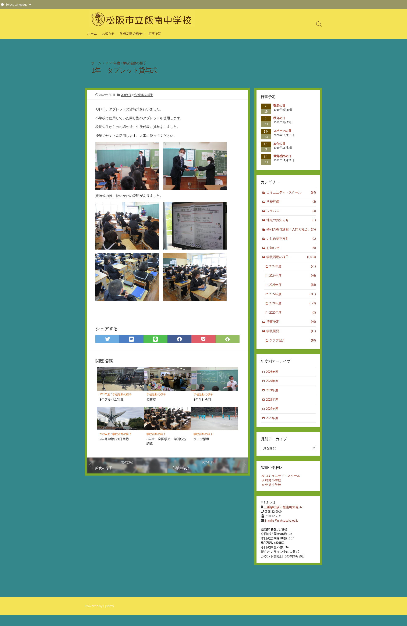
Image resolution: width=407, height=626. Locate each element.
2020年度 (292, 312)
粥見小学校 (273, 485)
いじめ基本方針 (291, 238)
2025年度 (292, 266)
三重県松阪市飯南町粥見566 (283, 507)
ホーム (92, 33)
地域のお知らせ (291, 220)
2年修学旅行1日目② (114, 439)
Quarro (108, 606)
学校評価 (291, 201)
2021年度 (292, 303)
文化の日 (279, 143)
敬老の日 (279, 105)
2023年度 (113, 63)
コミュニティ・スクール (291, 192)
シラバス (291, 211)
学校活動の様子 (131, 33)
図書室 (151, 399)
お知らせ (108, 33)
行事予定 (155, 33)
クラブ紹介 (292, 340)
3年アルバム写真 (111, 399)
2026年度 (272, 372)
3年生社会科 (202, 399)
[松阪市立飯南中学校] (142, 18)
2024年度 (292, 276)
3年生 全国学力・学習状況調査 (166, 441)
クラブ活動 (201, 439)
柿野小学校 (273, 480)
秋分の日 (279, 118)
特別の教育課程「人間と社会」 (291, 229)
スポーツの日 (282, 131)
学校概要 (291, 331)
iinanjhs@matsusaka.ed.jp (281, 520)
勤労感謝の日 (282, 156)
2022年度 (104, 394)
